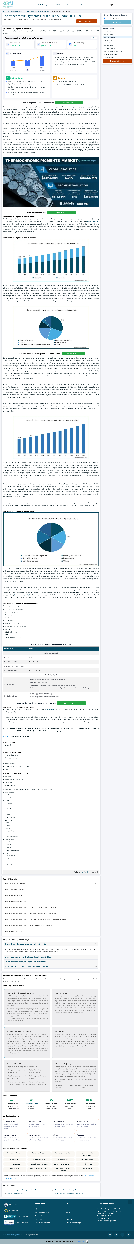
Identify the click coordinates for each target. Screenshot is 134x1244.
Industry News (108, 46)
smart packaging (93, 221)
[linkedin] (110, 1235)
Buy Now (119, 22)
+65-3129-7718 (105, 1218)
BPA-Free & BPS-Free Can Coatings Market (69, 1193)
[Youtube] (129, 1235)
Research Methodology (111, 54)
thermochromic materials (23, 595)
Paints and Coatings (30, 11)
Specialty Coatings (43, 11)
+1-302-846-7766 (105, 1216)
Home (3, 11)
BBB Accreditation (32, 1104)
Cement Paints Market (15, 1193)
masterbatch (49, 710)
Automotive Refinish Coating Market (67, 1190)
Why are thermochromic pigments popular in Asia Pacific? (25, 961)
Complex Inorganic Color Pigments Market (22, 1190)
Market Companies (110, 43)
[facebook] (122, 1235)
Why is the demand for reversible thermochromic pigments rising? (28, 957)
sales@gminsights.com (108, 1221)
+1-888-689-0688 (108, 1213)
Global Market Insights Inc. (12, 1235)
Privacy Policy (79, 1241)
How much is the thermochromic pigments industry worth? (25, 944)
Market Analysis (109, 37)
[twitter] (116, 1235)
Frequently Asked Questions (113, 51)
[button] (97, 879)
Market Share (108, 40)
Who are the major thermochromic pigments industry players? (27, 966)
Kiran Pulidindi (85, 872)
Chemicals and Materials (14, 11)
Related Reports (109, 57)
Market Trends (108, 34)
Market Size (107, 31)
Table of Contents (110, 49)
